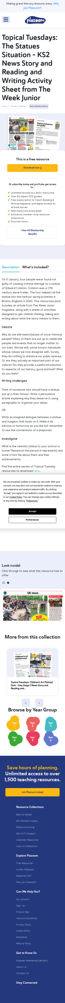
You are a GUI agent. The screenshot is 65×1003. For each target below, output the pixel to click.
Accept (32, 511)
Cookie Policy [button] (15, 497)
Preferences (32, 520)
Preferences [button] (32, 501)
